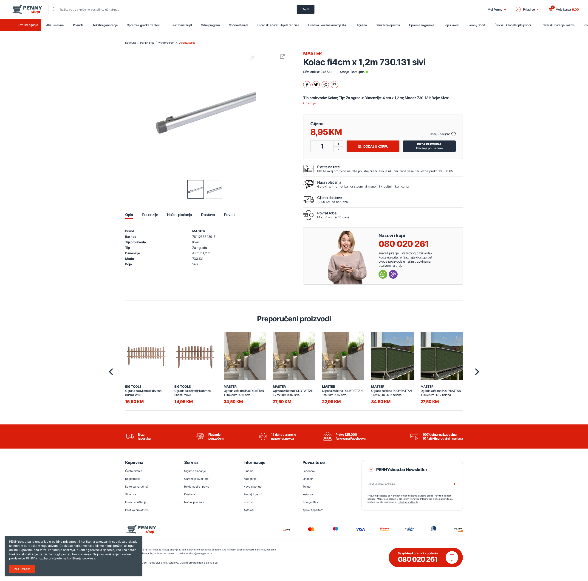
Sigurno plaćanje (195, 471)
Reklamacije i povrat (197, 486)
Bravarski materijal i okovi (557, 25)
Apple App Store (312, 510)
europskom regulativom (41, 545)
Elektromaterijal (181, 25)
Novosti (248, 502)
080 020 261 (404, 244)
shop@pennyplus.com (201, 553)
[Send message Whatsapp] (383, 274)
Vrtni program (210, 25)
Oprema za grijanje (421, 25)
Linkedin (308, 478)
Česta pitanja (133, 471)
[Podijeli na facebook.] (307, 84)
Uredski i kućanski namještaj (327, 25)
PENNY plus (147, 42)
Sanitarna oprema (388, 25)
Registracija (132, 478)
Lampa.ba (211, 562)
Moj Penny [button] (495, 9)
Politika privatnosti (137, 510)
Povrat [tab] (229, 214)
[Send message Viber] (393, 274)
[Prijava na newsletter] (451, 484)
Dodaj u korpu (375, 146)
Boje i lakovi (451, 25)
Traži (305, 9)
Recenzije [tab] (150, 214)
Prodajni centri (252, 494)
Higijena (361, 25)
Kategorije (250, 478)
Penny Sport (477, 25)
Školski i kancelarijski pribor (513, 25)
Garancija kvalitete (196, 478)
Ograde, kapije (187, 42)
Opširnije (309, 103)
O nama (248, 471)
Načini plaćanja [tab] (179, 214)
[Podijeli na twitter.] (316, 84)
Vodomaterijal (238, 25)
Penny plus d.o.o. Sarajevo (163, 562)
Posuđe (78, 25)
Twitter (306, 486)
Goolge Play (310, 502)
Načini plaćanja (194, 502)
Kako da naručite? (136, 486)
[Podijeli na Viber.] (325, 84)
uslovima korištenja (408, 502)
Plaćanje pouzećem (429, 146)
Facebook (308, 471)
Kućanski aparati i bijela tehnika (278, 25)
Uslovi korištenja (136, 502)
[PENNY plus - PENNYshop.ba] (26, 9)
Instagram (308, 494)
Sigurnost (131, 494)
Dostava (189, 494)
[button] (528, 9)
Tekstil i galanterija (105, 25)
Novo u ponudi (252, 486)
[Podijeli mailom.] (334, 84)
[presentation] (111, 371)
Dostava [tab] (208, 214)
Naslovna (130, 42)
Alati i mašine (55, 25)
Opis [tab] (129, 214)
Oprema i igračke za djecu (144, 25)
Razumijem (22, 569)
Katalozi (248, 510)
